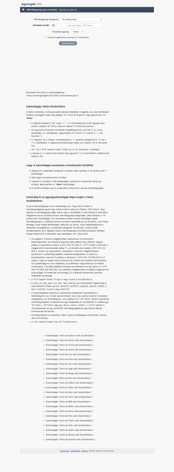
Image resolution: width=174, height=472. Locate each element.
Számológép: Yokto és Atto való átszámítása (68, 425)
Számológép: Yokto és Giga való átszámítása (68, 368)
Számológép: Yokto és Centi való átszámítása (68, 397)
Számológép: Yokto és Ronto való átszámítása (69, 340)
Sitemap (85, 451)
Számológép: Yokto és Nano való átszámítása (68, 411)
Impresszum (64, 451)
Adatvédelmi (75, 451)
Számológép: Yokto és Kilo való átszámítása (67, 378)
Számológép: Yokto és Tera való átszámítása (68, 364)
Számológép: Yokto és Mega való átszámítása (68, 373)
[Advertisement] (68, 66)
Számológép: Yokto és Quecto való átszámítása (69, 335)
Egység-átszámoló (68, 9)
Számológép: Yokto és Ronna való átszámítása (69, 434)
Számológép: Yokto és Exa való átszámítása (67, 354)
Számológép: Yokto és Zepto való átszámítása (68, 430)
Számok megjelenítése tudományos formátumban (68, 37)
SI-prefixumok (97, 170)
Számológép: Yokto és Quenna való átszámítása (69, 439)
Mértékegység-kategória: (46, 19)
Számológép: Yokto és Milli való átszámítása (67, 401)
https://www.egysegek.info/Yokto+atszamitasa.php (51, 95)
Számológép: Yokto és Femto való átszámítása (69, 420)
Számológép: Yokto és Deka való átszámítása (68, 387)
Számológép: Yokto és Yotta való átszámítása (68, 345)
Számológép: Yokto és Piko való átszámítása (68, 416)
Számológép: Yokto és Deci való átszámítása (68, 392)
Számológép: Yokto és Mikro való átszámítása (68, 406)
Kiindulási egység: (61, 31)
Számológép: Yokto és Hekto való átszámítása (69, 382)
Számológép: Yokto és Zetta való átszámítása (68, 349)
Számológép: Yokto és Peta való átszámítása (68, 359)
